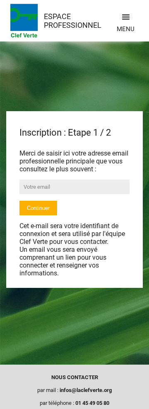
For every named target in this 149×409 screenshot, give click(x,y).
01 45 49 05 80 (92, 403)
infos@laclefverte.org (86, 390)
